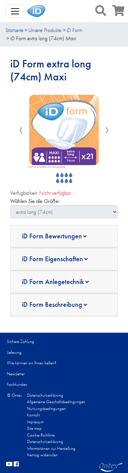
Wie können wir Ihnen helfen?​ (31, 363)
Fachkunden (17, 384)
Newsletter (16, 374)
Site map (34, 428)
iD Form (74, 30)
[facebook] (16, 464)
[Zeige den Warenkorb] (118, 12)
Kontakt (33, 415)
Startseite (14, 30)
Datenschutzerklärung (45, 395)
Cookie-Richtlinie (41, 435)
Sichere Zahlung (20, 341)
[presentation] (21, 130)
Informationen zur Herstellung (51, 448)
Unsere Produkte (44, 30)
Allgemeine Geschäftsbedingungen (56, 402)
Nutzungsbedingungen (46, 408)
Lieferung (14, 352)
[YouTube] (9, 464)
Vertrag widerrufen (42, 455)
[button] (100, 10)
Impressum (35, 422)
